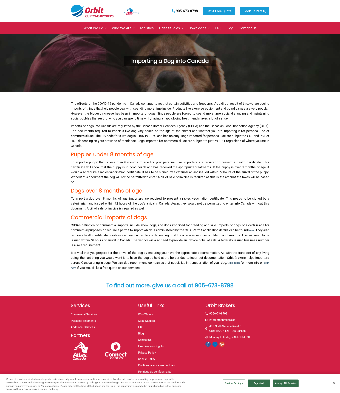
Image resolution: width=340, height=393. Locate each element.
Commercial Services (84, 314)
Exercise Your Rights (151, 346)
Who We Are (121, 28)
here (251, 230)
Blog (229, 28)
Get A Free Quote (218, 11)
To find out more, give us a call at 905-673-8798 (170, 285)
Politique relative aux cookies (156, 365)
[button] (95, 28)
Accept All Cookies (285, 383)
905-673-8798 (186, 11)
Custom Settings (234, 383)
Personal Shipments (83, 320)
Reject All (259, 383)
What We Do (93, 28)
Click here (234, 262)
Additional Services (83, 327)
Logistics (147, 28)
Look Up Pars (253, 11)
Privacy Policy (147, 352)
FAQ (218, 28)
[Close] (334, 383)
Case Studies (169, 28)
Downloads (197, 28)
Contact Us (248, 28)
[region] (170, 383)
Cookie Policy (146, 359)
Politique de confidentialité (154, 371)
